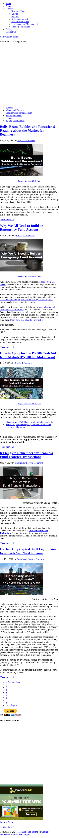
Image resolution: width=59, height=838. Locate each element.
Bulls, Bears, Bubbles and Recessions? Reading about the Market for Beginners (28, 130)
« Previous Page (13, 682)
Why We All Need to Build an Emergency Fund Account (21, 227)
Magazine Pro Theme (28, 832)
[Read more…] (7, 219)
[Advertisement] (29, 74)
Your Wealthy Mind (9, 36)
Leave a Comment (34, 463)
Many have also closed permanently (26, 320)
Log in (27, 834)
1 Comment (29, 140)
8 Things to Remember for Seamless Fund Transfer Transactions (26, 455)
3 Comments (29, 235)
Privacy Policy (6, 822)
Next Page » (11, 705)
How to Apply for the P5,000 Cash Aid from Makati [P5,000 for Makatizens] (28, 355)
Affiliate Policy (7, 827)
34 (7, 702)
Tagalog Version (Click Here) (29, 181)
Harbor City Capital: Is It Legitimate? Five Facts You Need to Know (28, 551)
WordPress (17, 834)
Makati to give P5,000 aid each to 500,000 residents (29, 422)
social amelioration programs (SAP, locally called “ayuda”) (26, 299)
